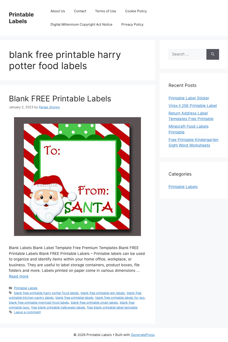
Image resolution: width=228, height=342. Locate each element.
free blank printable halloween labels (58, 307)
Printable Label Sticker (189, 98)
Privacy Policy (132, 24)
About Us (58, 11)
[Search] (212, 54)
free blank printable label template (112, 307)
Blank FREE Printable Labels (60, 98)
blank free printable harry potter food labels (46, 293)
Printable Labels (21, 18)
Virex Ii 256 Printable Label (193, 105)
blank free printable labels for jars (120, 297)
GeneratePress (143, 335)
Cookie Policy (136, 11)
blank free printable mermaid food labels (39, 302)
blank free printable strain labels (94, 302)
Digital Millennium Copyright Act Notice (81, 24)
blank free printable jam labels (103, 293)
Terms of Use (105, 11)
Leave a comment (27, 312)
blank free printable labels (74, 297)
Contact (80, 11)
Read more (18, 276)
